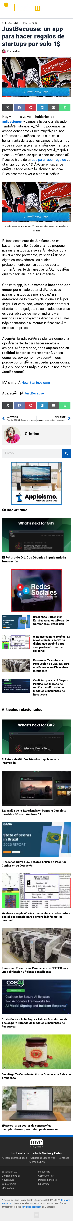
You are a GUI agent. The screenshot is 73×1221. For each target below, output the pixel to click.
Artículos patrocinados (14, 1158)
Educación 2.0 (9, 1171)
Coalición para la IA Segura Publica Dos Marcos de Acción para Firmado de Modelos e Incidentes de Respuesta (50, 687)
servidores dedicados (31, 1207)
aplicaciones (12, 121)
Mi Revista (44, 1183)
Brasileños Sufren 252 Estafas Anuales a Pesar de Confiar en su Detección (51, 620)
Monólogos (8, 1187)
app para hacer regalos (49, 160)
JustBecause (34, 393)
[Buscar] (66, 453)
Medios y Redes (52, 1153)
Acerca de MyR (37, 1162)
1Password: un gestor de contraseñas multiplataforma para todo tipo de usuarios (30, 1127)
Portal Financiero (47, 1179)
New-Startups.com (35, 383)
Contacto (64, 1158)
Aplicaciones (11, 23)
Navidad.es (8, 1179)
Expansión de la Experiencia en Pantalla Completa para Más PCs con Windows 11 (34, 812)
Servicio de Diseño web (42, 1158)
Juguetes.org (9, 1183)
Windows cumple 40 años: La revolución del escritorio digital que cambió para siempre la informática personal (51, 643)
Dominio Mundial (11, 1175)
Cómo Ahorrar (45, 1175)
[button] (36, 1215)
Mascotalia (44, 1171)
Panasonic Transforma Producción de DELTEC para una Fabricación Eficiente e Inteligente (51, 666)
